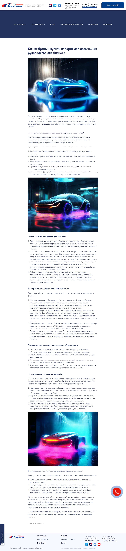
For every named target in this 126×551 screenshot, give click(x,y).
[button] (89, 7)
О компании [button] (38, 24)
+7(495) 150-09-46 (92, 541)
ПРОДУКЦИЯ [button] (19, 24)
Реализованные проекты (71, 24)
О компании (41, 536)
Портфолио (41, 543)
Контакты (107, 24)
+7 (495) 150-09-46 (90, 4)
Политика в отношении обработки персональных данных (78, 548)
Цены (52, 24)
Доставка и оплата (68, 539)
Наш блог (64, 536)
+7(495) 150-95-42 (109, 541)
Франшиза (93, 24)
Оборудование (42, 539)
